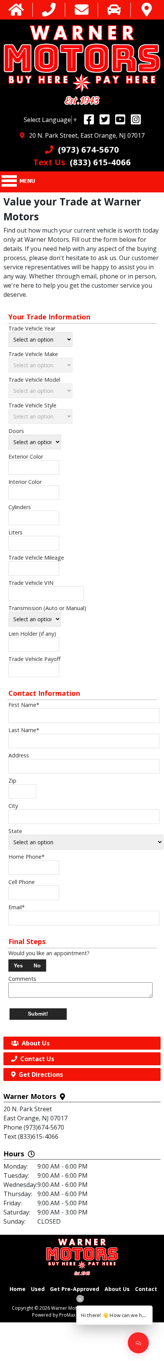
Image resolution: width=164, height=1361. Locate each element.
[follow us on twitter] (104, 119)
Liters (15, 532)
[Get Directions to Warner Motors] (146, 9)
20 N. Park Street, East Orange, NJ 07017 (84, 135)
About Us (117, 1289)
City (13, 805)
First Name (23, 704)
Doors (16, 431)
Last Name (23, 730)
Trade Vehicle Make (33, 354)
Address (18, 755)
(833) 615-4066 (82, 162)
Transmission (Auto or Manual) (47, 608)
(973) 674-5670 (86, 149)
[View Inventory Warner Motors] (114, 9)
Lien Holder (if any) (32, 633)
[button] (18, 965)
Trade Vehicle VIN (30, 582)
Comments (22, 978)
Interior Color (25, 481)
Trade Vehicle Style (32, 405)
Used (38, 1289)
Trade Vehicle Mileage (36, 557)
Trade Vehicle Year (31, 328)
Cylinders (19, 507)
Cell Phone (21, 882)
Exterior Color (25, 456)
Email (16, 907)
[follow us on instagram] (136, 119)
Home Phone (26, 856)
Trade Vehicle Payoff (34, 659)
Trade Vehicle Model (34, 379)
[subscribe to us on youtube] (120, 119)
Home (18, 1289)
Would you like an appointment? (49, 953)
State (15, 831)
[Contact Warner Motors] (81, 9)
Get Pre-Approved (74, 1289)
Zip (12, 780)
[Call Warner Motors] (49, 9)
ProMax (67, 1315)
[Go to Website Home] (16, 9)
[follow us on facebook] (89, 119)
